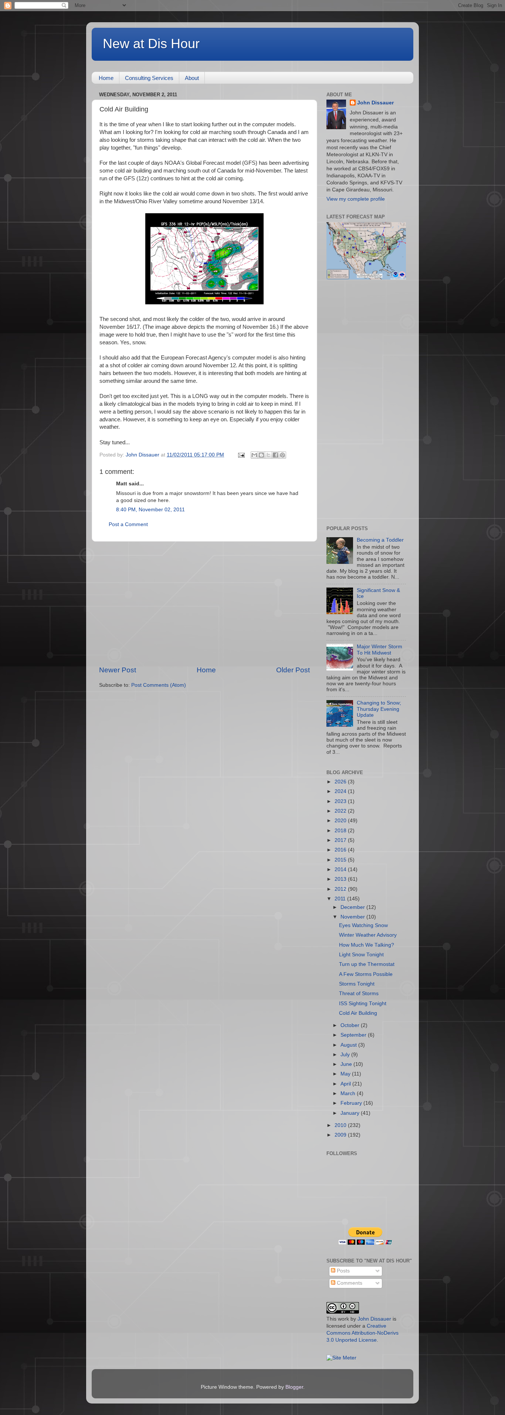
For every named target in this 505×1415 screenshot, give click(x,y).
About (192, 78)
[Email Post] (240, 455)
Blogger (294, 1387)
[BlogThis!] (261, 455)
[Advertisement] (204, 603)
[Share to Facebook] (275, 455)
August (349, 1045)
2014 (341, 869)
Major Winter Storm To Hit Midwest (379, 649)
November (353, 917)
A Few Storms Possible (366, 974)
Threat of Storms (359, 993)
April (346, 1084)
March (348, 1093)
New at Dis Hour (151, 43)
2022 (341, 811)
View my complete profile (355, 199)
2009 (341, 1135)
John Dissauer (375, 103)
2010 (341, 1125)
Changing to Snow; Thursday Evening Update (379, 708)
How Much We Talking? (366, 945)
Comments (348, 1283)
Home (106, 78)
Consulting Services (149, 78)
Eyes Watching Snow (363, 925)
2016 (341, 850)
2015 (341, 860)
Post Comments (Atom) (158, 685)
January (350, 1113)
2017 (341, 840)
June (346, 1064)
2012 (341, 889)
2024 (341, 791)
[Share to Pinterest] (282, 455)
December (353, 907)
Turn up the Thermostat (366, 964)
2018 (341, 830)
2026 (341, 782)
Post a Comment (128, 524)
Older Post (293, 670)
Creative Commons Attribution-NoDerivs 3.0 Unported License (362, 1333)
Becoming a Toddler (380, 540)
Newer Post (117, 670)
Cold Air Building (358, 1013)
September (354, 1035)
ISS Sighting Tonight (362, 1003)
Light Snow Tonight (361, 954)
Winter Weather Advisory (368, 935)
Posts (342, 1271)
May (346, 1074)
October (350, 1025)
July (345, 1054)
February (351, 1103)
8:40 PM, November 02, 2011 (150, 509)
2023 (341, 801)
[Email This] (254, 455)
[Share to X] (268, 455)
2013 (341, 879)
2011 (341, 898)
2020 (341, 820)
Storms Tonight (356, 984)
